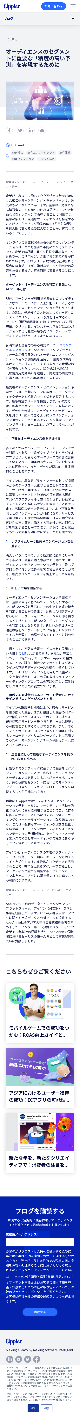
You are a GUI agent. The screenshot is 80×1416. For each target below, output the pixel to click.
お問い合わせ (53, 6)
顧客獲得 (17, 153)
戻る (14, 39)
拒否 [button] (46, 1408)
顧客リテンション (23, 159)
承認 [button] (33, 1408)
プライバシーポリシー (53, 1385)
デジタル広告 (46, 159)
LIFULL (27, 653)
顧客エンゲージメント (41, 153)
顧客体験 (64, 153)
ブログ (8, 19)
